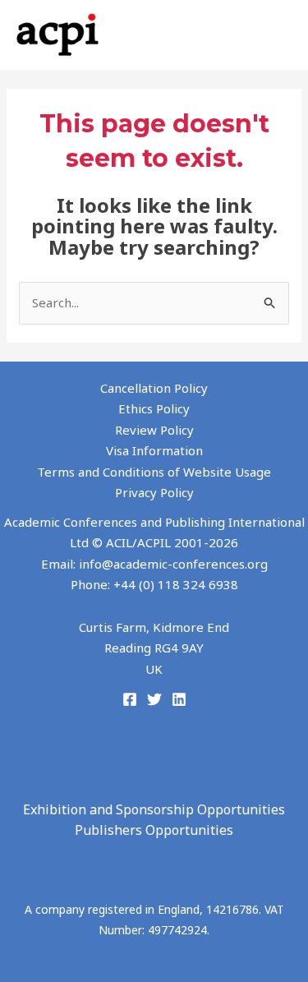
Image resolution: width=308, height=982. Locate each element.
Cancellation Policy (154, 388)
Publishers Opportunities (154, 830)
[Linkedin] (179, 699)
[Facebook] (129, 699)
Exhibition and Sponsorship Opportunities (154, 809)
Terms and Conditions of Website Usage (154, 471)
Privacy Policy (154, 492)
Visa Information (154, 450)
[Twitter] (154, 699)
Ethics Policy (154, 408)
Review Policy (154, 430)
